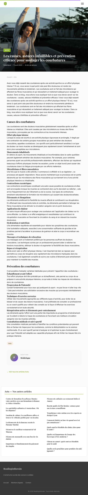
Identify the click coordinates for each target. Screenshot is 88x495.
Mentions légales (17, 483)
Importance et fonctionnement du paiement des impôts (22, 445)
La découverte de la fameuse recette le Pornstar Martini (20, 423)
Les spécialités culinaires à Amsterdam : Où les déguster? (22, 409)
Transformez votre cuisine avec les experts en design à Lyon (64, 414)
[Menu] (82, 3)
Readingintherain (12, 468)
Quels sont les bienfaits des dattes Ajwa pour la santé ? (63, 428)
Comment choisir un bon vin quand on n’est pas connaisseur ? (63, 421)
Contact (28, 483)
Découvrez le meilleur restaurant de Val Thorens (21, 430)
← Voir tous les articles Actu (18, 372)
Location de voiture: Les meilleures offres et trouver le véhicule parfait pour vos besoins (22, 416)
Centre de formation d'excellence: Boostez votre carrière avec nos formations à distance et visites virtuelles (23, 401)
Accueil (9, 77)
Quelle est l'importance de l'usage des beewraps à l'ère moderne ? (61, 435)
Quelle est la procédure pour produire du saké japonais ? (64, 450)
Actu (7, 50)
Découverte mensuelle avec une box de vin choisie (22, 438)
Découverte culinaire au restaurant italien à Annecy (63, 400)
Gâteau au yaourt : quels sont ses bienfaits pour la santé (62, 442)
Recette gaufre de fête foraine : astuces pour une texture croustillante (63, 407)
